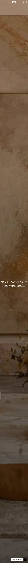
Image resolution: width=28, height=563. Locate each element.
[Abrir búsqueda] (4, 2)
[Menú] (1, 2)
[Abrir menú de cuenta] (23, 2)
